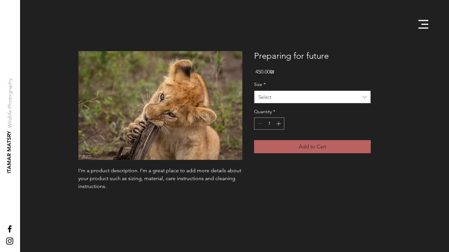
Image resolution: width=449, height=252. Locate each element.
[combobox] (312, 97)
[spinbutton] (269, 123)
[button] (423, 24)
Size (260, 84)
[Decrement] (259, 123)
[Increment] (279, 123)
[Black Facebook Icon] (9, 229)
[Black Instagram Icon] (9, 241)
